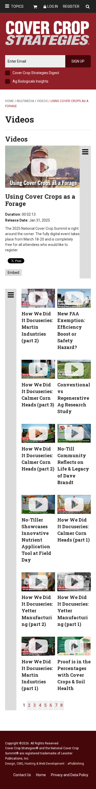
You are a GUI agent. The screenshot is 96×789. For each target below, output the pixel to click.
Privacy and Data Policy (69, 775)
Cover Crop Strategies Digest (36, 73)
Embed (13, 273)
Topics (17, 6)
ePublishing (76, 763)
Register (71, 6)
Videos (42, 101)
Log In (52, 6)
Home (9, 101)
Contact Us (22, 775)
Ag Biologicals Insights (30, 81)
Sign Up (77, 61)
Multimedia (25, 101)
